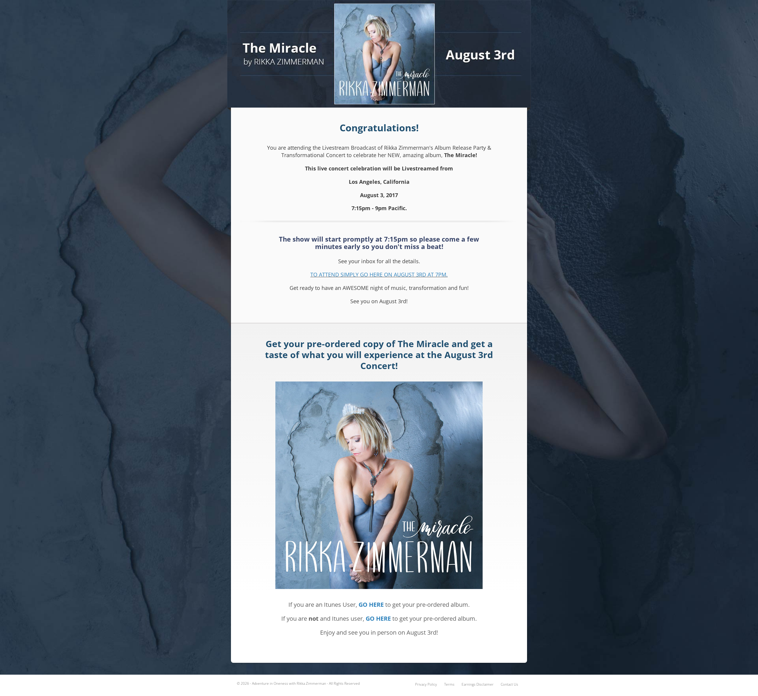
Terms (449, 684)
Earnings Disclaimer (478, 684)
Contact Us (509, 684)
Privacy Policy (426, 684)
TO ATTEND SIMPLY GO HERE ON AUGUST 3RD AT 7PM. (379, 274)
